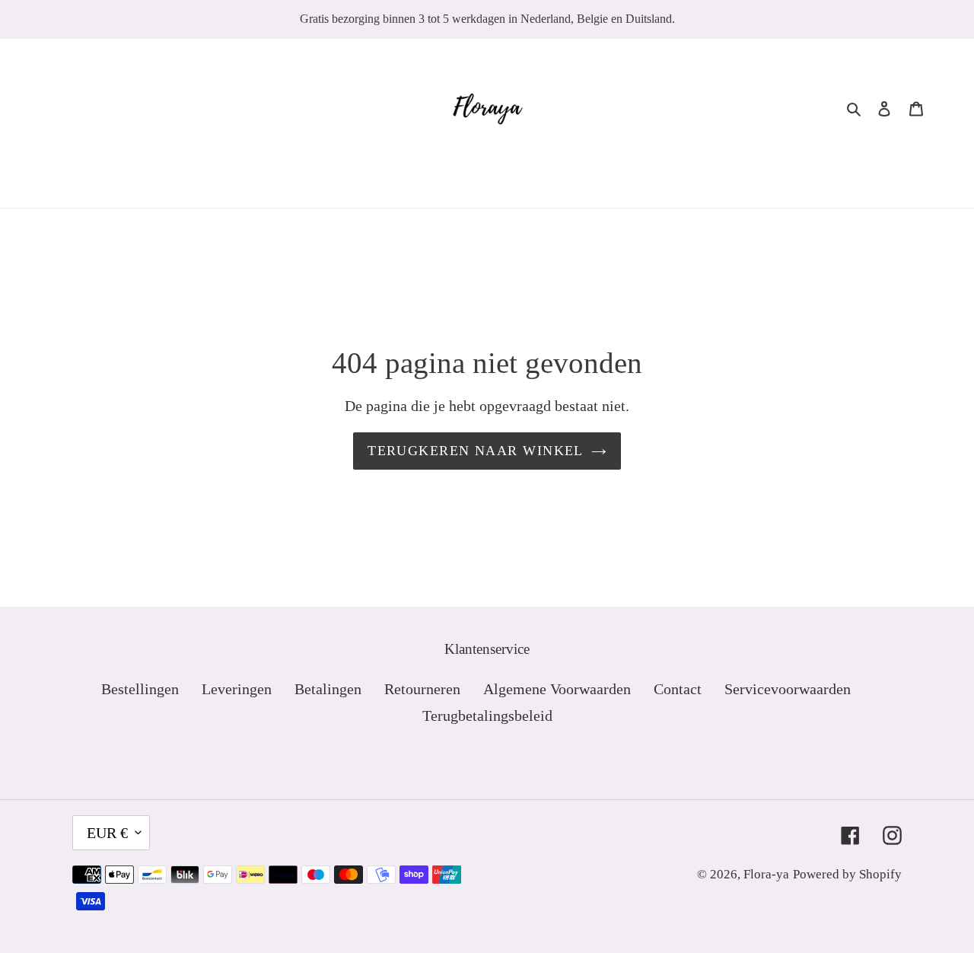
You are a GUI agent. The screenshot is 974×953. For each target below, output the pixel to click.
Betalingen (327, 688)
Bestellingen (140, 688)
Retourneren (422, 688)
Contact (678, 688)
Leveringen (237, 688)
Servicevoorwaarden (787, 688)
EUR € (107, 832)
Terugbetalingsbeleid (487, 715)
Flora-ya (766, 874)
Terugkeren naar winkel (476, 450)
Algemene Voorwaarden (557, 688)
